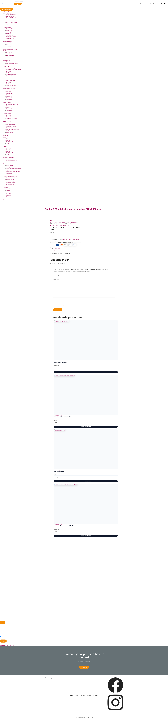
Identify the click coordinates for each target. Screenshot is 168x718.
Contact (89, 695)
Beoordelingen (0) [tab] (58, 250)
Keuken (56, 222)
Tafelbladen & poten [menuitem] (11, 141)
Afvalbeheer (6, 50)
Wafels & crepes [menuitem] (10, 38)
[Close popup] (2, 622)
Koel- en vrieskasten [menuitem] (11, 127)
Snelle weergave (58, 360)
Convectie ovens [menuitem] (10, 43)
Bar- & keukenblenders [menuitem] (12, 22)
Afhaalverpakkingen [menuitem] (11, 68)
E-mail (54, 300)
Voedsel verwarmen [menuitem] (11, 36)
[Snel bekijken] (54, 369)
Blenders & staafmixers (8, 21)
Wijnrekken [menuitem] (9, 173)
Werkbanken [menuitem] (9, 130)
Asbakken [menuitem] (8, 54)
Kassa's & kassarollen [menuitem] (11, 160)
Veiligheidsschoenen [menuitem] (11, 118)
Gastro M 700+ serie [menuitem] (11, 17)
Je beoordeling (56, 279)
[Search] (20, 4)
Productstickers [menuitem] (10, 72)
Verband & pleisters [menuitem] (11, 85)
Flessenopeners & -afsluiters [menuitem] (13, 171)
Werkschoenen (7, 113)
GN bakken (73, 222)
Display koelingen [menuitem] (10, 124)
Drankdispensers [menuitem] (10, 182)
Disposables (6, 66)
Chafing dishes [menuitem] (10, 181)
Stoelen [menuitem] (8, 140)
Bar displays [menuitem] (9, 123)
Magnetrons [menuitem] (9, 44)
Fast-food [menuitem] (8, 193)
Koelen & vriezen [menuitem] (7, 121)
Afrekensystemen (7, 159)
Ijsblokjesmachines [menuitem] (11, 126)
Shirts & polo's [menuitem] (9, 99)
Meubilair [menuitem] (5, 135)
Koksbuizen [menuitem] (9, 96)
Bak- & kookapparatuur (8, 13)
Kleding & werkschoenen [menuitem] (9, 88)
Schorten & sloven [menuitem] (10, 98)
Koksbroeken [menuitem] (9, 94)
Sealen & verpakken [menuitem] (11, 74)
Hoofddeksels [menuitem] (9, 93)
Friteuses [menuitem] (8, 33)
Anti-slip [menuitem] (8, 189)
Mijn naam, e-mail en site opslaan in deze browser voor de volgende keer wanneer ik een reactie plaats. (75, 305)
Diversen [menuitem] (8, 61)
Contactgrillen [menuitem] (9, 32)
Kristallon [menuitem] (8, 195)
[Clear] (16, 4)
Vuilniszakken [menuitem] (9, 57)
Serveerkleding (7, 102)
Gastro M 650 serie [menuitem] (10, 16)
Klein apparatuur (7, 27)
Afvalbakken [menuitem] (9, 52)
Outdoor (5, 146)
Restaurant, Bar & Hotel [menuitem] (9, 157)
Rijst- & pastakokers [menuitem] (11, 35)
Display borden (6, 60)
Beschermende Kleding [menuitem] (12, 104)
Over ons (82, 695)
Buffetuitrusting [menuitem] (10, 179)
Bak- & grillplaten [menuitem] (10, 28)
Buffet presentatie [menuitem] (10, 178)
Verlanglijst (95, 695)
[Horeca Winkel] (6, 3)
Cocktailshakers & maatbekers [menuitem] (13, 168)
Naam (54, 294)
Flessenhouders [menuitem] (10, 170)
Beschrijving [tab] (57, 248)
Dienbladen (6, 187)
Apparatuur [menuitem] (6, 11)
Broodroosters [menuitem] (9, 30)
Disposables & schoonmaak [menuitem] (10, 49)
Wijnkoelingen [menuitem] (9, 132)
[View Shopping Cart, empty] (164, 4)
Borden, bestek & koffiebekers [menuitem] (13, 69)
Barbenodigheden (7, 163)
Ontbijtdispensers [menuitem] (10, 184)
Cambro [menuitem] (8, 190)
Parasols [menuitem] (8, 149)
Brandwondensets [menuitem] (10, 80)
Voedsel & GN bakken (64, 222)
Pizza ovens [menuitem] (9, 46)
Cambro (59, 241)
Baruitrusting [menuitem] (9, 165)
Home (51, 222)
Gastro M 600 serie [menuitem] (11, 14)
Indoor (4, 137)
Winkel (76, 695)
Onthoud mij (3, 637)
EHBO (4, 79)
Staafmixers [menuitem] (9, 24)
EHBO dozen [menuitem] (9, 83)
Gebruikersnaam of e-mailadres (6, 625)
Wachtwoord (2, 631)
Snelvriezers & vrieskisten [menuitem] (12, 129)
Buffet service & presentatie (10, 176)
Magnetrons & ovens (8, 41)
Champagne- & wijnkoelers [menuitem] (13, 167)
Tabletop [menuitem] (5, 200)
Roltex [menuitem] (7, 196)
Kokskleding (6, 90)
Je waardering (56, 275)
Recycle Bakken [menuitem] (10, 55)
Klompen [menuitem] (8, 116)
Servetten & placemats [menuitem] (11, 76)
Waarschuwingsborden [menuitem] (12, 63)
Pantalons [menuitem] (8, 107)
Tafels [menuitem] (7, 143)
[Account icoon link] (161, 3)
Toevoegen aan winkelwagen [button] (85, 372)
